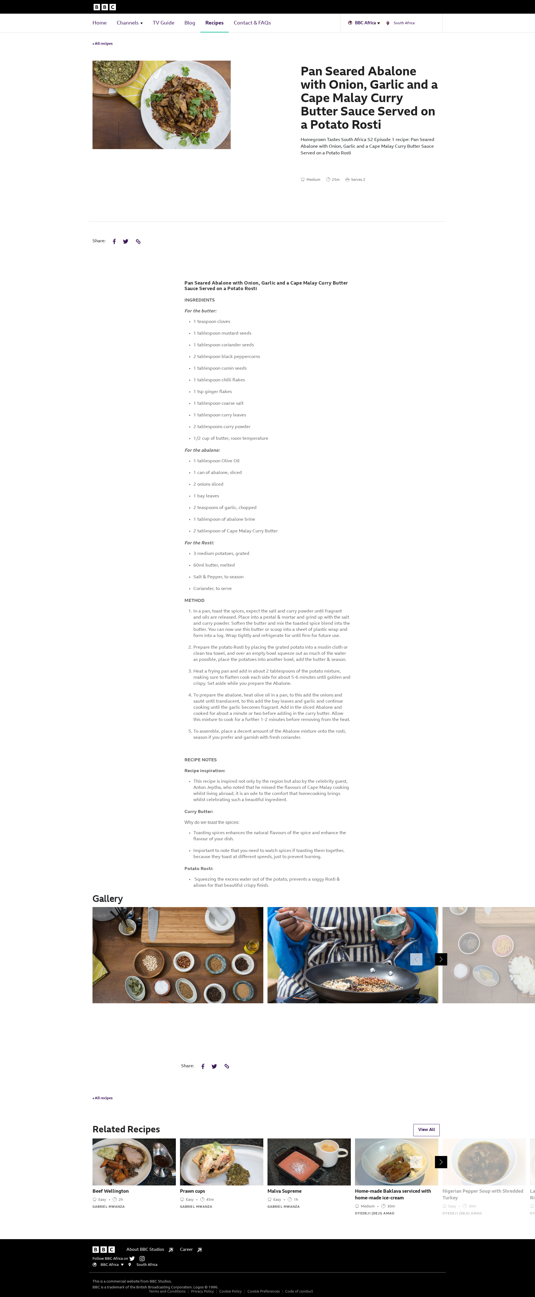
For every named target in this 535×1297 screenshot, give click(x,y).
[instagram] (143, 1258)
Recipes (214, 23)
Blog (189, 23)
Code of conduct (299, 1291)
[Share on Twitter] (125, 242)
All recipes (103, 44)
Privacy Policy (202, 1291)
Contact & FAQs (252, 23)
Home (100, 23)
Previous (416, 959)
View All (426, 1130)
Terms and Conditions (167, 1291)
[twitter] (134, 1258)
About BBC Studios (145, 1250)
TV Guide (163, 23)
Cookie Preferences (263, 1291)
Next (441, 959)
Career (186, 1250)
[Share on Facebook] (114, 242)
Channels (127, 23)
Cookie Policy (230, 1291)
